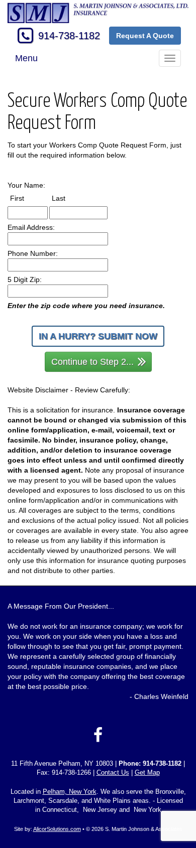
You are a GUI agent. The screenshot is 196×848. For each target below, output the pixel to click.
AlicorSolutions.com (57, 829)
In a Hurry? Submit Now (98, 336)
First (26, 198)
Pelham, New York (69, 791)
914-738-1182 (69, 35)
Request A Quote (145, 36)
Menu (26, 58)
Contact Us (112, 772)
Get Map (147, 772)
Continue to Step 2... (92, 362)
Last (68, 198)
